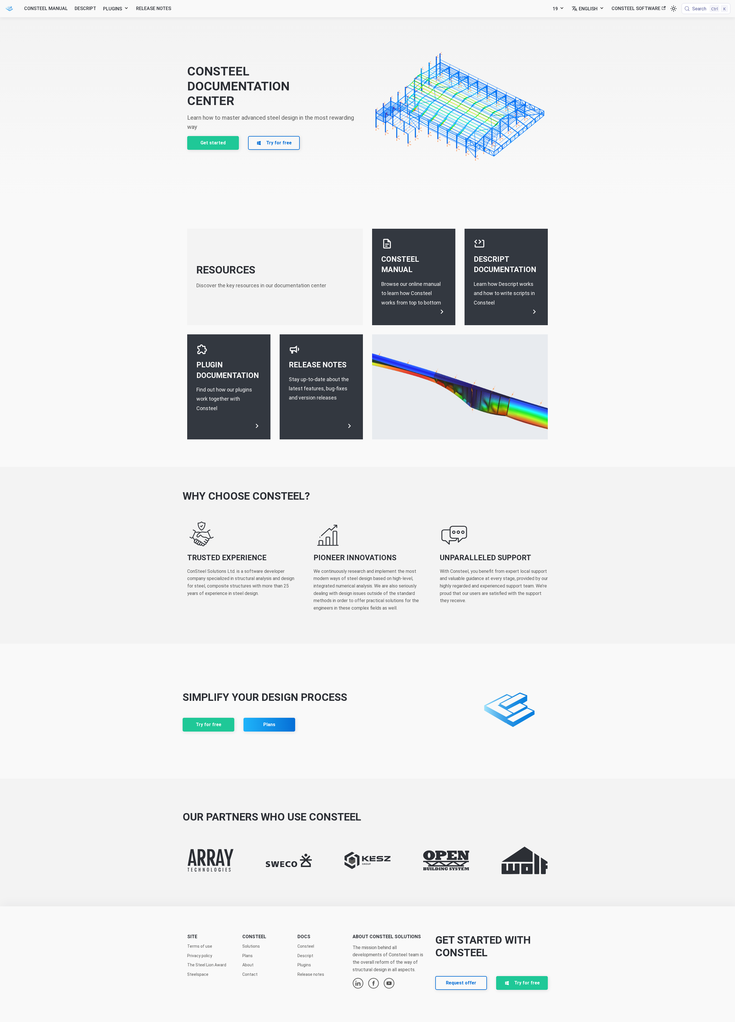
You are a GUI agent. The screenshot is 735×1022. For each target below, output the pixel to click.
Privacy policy (199, 955)
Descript (85, 8)
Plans (269, 724)
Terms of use (199, 946)
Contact (250, 974)
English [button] (588, 8)
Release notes (310, 974)
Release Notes (153, 8)
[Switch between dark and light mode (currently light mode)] (673, 8)
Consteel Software (636, 8)
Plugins (304, 965)
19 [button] (555, 8)
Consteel (305, 946)
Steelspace (197, 974)
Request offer (461, 983)
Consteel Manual (46, 8)
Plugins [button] (112, 8)
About (248, 965)
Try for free (208, 724)
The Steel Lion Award (206, 965)
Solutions (251, 946)
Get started (213, 143)
